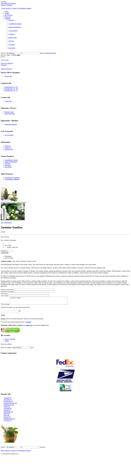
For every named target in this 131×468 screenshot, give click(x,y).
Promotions (22, 8)
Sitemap (28, 8)
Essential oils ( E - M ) (11, 89)
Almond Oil (7, 398)
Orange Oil (7, 417)
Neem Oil (7, 413)
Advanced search (50, 53)
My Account (8, 15)
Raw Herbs (11, 48)
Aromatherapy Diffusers (12, 179)
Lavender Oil (8, 408)
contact (28, 322)
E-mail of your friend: (7, 291)
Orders (7, 341)
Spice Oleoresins (10, 113)
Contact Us (15, 8)
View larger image (6, 222)
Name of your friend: (7, 289)
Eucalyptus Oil (8, 401)
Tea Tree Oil (7, 420)
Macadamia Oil (8, 412)
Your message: (5, 304)
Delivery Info (12, 37)
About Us (9, 8)
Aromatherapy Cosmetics (12, 177)
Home (3, 8)
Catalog (7, 13)
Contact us (11, 34)
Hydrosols (11, 44)
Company (8, 18)
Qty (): (8, 240)
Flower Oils (8, 76)
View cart (7, 17)
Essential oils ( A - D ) (11, 87)
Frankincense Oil (9, 405)
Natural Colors (9, 112)
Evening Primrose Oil (10, 403)
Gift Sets (11, 41)
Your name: (4, 293)
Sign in (3, 5)
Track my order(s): (6, 347)
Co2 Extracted (12, 30)
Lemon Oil (7, 410)
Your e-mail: (4, 296)
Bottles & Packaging (14, 27)
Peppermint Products (11, 124)
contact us (29, 325)
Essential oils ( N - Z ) (11, 90)
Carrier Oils (8, 101)
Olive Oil (6, 415)
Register (9, 5)
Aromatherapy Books (14, 24)
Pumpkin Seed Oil (9, 418)
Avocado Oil (7, 399)
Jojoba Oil (7, 406)
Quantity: (3, 251)
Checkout (10, 63)
